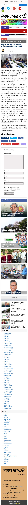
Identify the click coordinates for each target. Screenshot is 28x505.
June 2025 (7, 358)
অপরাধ (5, 416)
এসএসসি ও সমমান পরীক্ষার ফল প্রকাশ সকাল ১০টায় (12, 245)
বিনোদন (6, 442)
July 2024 (6, 377)
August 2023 (7, 396)
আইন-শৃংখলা (6, 41)
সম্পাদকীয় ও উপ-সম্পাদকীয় (10, 456)
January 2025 (7, 366)
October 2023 (7, 393)
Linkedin (5, 141)
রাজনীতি (6, 447)
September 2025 (8, 352)
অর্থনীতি (6, 417)
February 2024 (8, 386)
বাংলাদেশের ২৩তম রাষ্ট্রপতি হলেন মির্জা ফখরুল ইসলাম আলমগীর (12, 214)
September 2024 (8, 373)
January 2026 (7, 345)
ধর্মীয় (5, 437)
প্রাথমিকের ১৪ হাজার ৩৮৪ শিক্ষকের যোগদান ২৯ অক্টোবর (14, 276)
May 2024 (6, 380)
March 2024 (7, 384)
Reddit (13, 141)
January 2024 (7, 387)
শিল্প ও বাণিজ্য (7, 452)
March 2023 (7, 405)
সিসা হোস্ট (17, 503)
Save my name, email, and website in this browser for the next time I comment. (12, 189)
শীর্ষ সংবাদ (19, 41)
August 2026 (7, 333)
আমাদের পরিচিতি (21, 474)
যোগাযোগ (6, 445)
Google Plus (6, 144)
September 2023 (8, 394)
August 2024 (7, 375)
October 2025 (7, 351)
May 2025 (6, 359)
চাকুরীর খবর (7, 431)
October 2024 (7, 372)
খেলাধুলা (6, 428)
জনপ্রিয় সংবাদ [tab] (14, 300)
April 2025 (6, 361)
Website (6, 181)
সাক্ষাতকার (6, 459)
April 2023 (6, 403)
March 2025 (7, 363)
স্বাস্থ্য (5, 463)
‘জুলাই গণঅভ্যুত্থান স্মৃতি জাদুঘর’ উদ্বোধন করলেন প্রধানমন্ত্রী (13, 261)
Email (6, 176)
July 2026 (6, 335)
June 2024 (7, 379)
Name (6, 171)
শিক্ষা (5, 449)
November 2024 (8, 370)
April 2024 (6, 382)
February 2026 (8, 344)
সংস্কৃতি (5, 458)
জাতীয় (10, 41)
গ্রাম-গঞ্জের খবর (7, 430)
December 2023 (8, 389)
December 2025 (8, 347)
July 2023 (6, 398)
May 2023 (6, 401)
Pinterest (16, 144)
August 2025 (7, 354)
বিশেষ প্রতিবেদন (7, 444)
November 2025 (8, 349)
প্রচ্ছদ (4, 39)
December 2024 (8, 368)
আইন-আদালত (7, 419)
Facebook (5, 138)
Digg (21, 138)
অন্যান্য (5, 414)
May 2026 (6, 338)
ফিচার (5, 438)
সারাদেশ (23, 41)
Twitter (14, 138)
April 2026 (6, 340)
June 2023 (7, 400)
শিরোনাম (14, 41)
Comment (7, 153)
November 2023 (8, 391)
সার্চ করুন (23, 4)
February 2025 (8, 365)
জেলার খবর (6, 435)
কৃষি (5, 426)
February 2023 (8, 407)
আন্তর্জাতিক (6, 423)
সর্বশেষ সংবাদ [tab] (14, 297)
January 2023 (7, 408)
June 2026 (7, 336)
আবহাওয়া (6, 424)
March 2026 (7, 342)
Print (23, 144)
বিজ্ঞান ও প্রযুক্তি (7, 440)
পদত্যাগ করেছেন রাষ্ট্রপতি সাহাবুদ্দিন (11, 293)
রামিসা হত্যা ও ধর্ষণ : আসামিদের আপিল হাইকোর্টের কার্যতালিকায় (13, 230)
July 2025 (6, 356)
